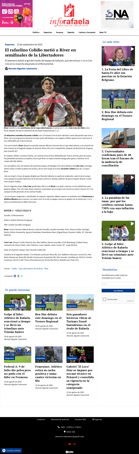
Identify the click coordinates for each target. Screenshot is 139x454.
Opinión (70, 32)
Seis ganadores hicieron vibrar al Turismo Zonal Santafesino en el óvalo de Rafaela (78, 321)
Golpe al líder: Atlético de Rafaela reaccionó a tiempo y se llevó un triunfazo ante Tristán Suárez (17, 323)
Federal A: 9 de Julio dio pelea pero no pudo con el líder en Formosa (17, 372)
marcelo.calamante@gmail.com (69, 436)
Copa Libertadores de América (30, 268)
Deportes (48, 32)
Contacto (41, 419)
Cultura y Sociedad (87, 32)
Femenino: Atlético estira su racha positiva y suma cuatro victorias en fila (48, 373)
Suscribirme (118, 291)
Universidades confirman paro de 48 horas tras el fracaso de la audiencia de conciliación (117, 158)
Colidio (14, 268)
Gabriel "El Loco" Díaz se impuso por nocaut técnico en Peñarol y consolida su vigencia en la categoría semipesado (80, 377)
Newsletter (110, 269)
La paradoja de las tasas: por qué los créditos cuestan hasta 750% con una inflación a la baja (118, 205)
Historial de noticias (60, 419)
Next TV (103, 32)
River (46, 268)
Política (36, 32)
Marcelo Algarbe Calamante (22, 68)
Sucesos (59, 32)
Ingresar (98, 419)
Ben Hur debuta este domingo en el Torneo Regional (48, 317)
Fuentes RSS (80, 419)
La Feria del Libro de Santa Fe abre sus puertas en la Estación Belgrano (117, 74)
